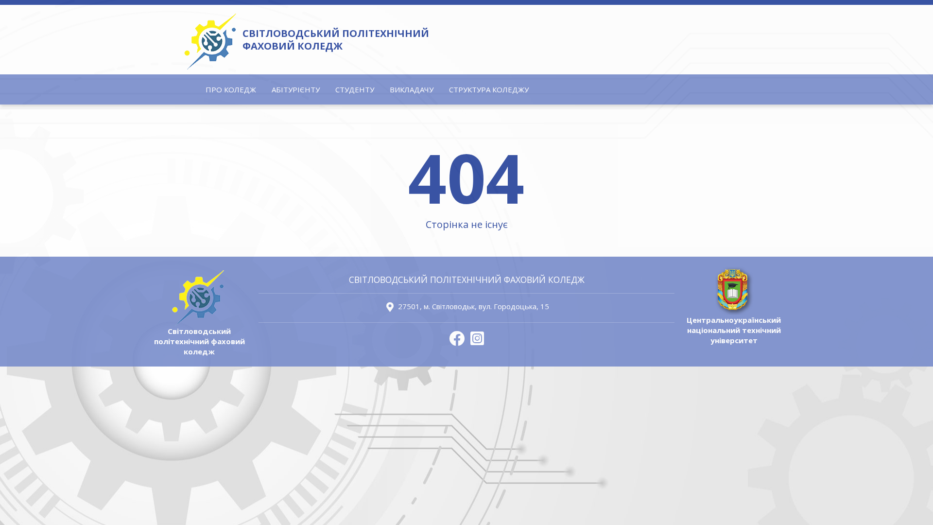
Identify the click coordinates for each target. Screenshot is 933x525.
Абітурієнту (296, 89)
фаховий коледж (335, 39)
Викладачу (411, 89)
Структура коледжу (489, 89)
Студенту (354, 89)
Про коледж (231, 89)
